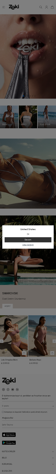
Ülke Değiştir (28, 245)
